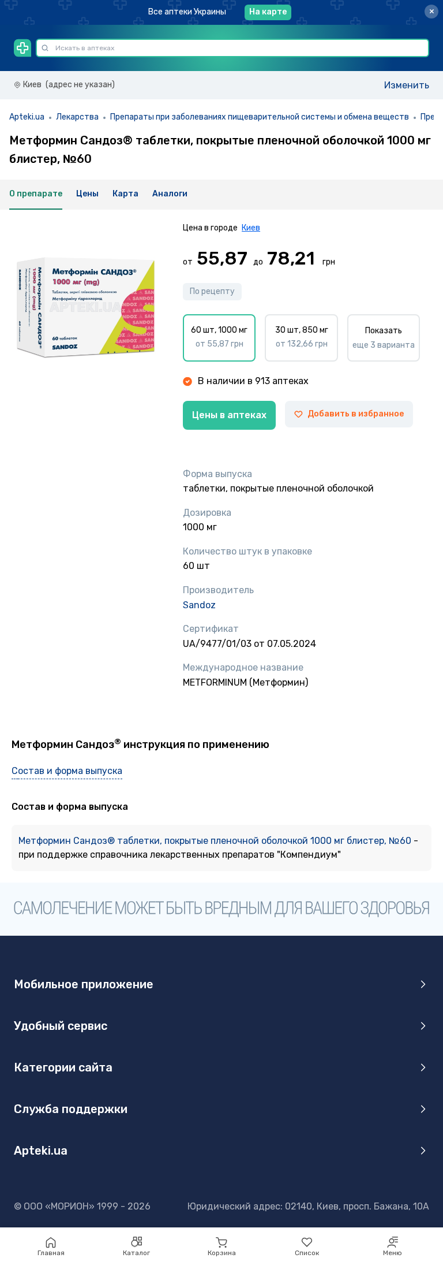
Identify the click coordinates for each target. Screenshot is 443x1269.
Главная (51, 1253)
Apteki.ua (26, 117)
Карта (125, 194)
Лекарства (77, 117)
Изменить (406, 85)
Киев (251, 228)
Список (307, 1253)
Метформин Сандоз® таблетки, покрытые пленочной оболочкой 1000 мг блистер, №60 (216, 840)
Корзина (222, 1253)
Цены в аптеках (229, 415)
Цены (87, 194)
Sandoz (199, 605)
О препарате (35, 194)
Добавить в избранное (355, 414)
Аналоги (169, 194)
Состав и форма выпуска (67, 770)
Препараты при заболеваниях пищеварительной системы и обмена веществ (259, 117)
